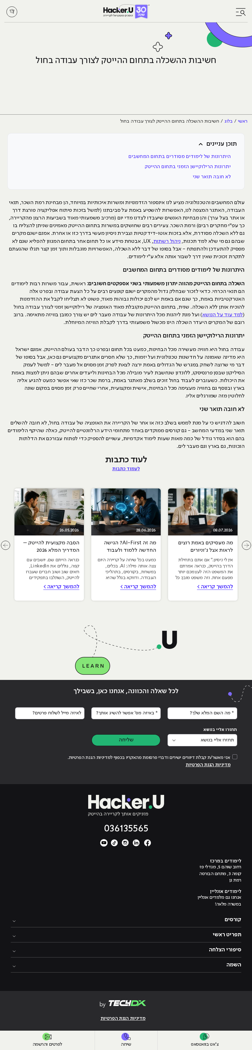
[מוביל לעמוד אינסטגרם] (125, 842)
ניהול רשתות (167, 241)
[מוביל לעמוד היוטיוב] (104, 842)
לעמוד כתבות (126, 469)
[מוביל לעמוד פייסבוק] (147, 842)
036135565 (126, 828)
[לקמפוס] (11, 11)
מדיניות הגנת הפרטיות (208, 765)
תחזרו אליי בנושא (220, 730)
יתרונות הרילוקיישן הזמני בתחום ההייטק (188, 166)
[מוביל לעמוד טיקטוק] (114, 842)
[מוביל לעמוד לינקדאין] (136, 842)
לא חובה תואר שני (212, 177)
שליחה (126, 740)
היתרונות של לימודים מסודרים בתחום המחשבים (179, 156)
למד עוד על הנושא (222, 315)
